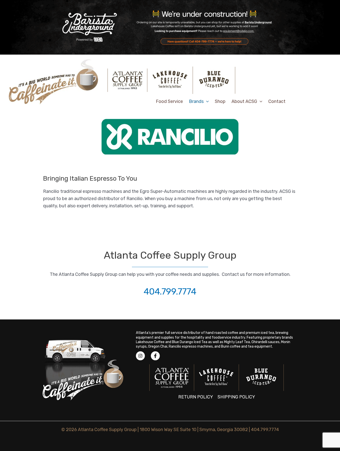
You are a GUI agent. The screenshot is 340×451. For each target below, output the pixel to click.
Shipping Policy (236, 397)
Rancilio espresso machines (191, 346)
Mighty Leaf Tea (237, 342)
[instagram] (143, 355)
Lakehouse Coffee (150, 342)
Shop (220, 101)
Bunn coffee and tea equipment (246, 346)
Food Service (169, 101)
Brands (196, 101)
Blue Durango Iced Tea (189, 342)
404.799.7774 (170, 291)
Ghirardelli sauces (265, 342)
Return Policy (195, 397)
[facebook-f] (156, 355)
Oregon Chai (157, 346)
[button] (206, 101)
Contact (276, 101)
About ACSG (244, 101)
